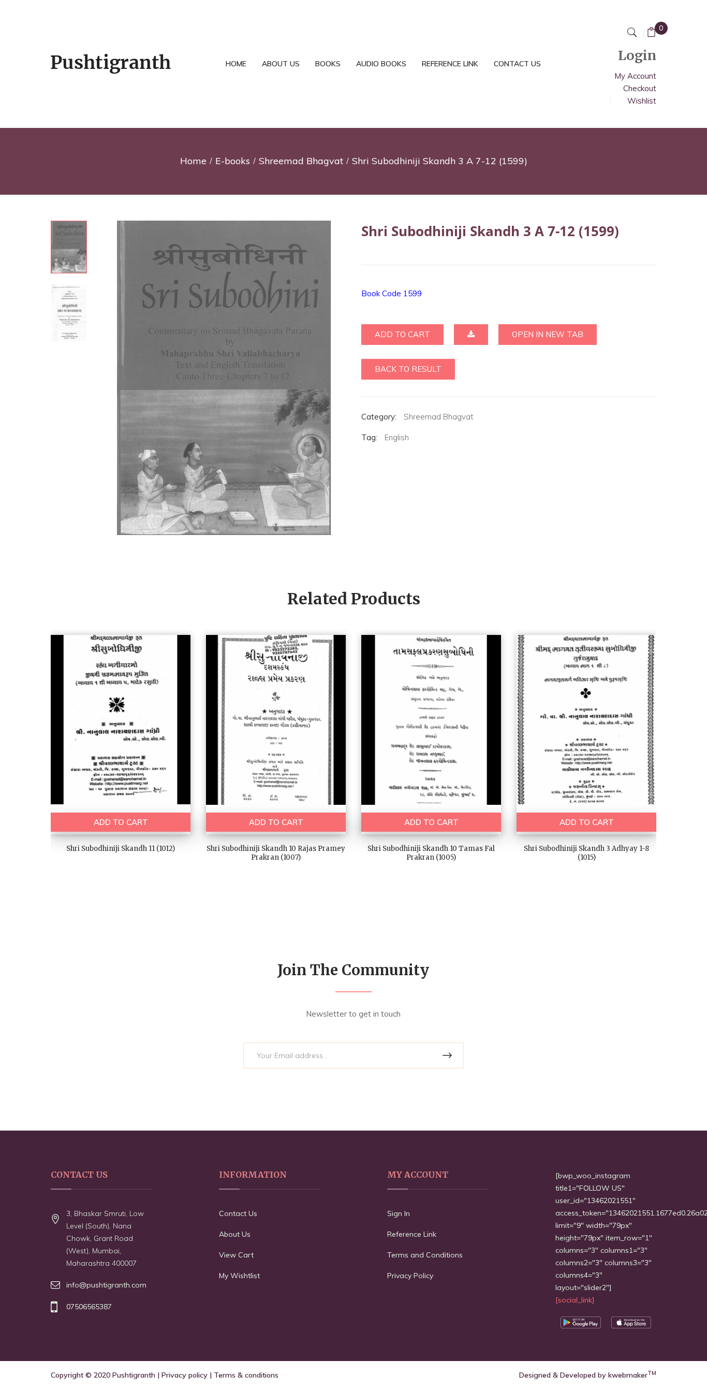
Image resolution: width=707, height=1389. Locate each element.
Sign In (398, 1213)
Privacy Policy (410, 1275)
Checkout (639, 88)
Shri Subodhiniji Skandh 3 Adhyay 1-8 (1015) (586, 853)
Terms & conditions (246, 1375)
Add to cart (402, 334)
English (397, 437)
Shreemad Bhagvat (301, 161)
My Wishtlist (239, 1275)
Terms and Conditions (425, 1255)
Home (193, 161)
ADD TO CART (121, 822)
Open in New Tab (547, 334)
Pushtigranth (133, 1375)
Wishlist (641, 101)
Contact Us (238, 1213)
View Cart (236, 1255)
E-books (232, 161)
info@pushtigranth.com (106, 1285)
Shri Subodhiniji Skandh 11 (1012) (120, 848)
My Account (635, 76)
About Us (235, 1234)
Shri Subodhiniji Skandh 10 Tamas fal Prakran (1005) (431, 853)
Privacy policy (184, 1375)
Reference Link (411, 1234)
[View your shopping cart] (651, 33)
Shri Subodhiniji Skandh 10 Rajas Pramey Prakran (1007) (276, 853)
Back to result (408, 369)
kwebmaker (632, 1375)
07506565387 (89, 1306)
